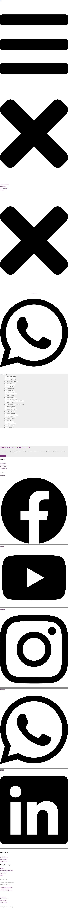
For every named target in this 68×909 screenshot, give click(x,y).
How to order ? (3, 872)
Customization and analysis (6, 870)
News (1, 875)
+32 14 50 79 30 (5, 889)
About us (2, 868)
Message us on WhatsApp (6, 890)
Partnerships (3, 873)
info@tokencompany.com (6, 887)
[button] (5, 374)
